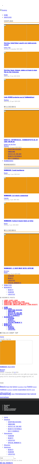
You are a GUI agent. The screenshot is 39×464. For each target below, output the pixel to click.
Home (6, 307)
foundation (21, 387)
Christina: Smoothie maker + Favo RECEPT (21, 304)
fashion (14, 387)
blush (8, 387)
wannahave (4, 397)
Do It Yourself (13, 158)
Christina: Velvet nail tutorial (17, 303)
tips (28, 394)
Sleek (13, 394)
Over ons (6, 407)
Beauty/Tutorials (15, 156)
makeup (3, 389)
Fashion (11, 276)
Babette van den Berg (10, 144)
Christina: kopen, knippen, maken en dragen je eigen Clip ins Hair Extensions (20, 71)
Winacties (8, 324)
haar (25, 387)
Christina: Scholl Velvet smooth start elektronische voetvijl (20, 44)
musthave (9, 389)
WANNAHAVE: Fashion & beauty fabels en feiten (18, 221)
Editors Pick (7, 47)
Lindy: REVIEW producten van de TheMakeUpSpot (19, 97)
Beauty (6, 74)
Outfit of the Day (15, 154)
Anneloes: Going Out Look (14, 302)
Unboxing (11, 151)
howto (29, 386)
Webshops (8, 287)
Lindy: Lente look (11, 300)
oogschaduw (22, 390)
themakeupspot (21, 394)
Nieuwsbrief (7, 405)
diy (11, 387)
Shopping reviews (14, 149)
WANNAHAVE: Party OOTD (7, 367)
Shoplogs (8, 17)
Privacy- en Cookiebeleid (10, 409)
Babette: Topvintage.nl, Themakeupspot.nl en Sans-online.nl (21, 141)
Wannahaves (8, 161)
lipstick (35, 387)
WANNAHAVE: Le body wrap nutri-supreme (19, 268)
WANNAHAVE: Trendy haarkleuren (14, 170)
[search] (15, 458)
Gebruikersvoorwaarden (9, 410)
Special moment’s (14, 283)
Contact (6, 406)
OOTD (28, 390)
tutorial (33, 394)
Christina (6, 271)
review (33, 389)
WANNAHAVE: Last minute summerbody (16, 195)
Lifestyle (6, 198)
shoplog (5, 393)
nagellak (14, 390)
